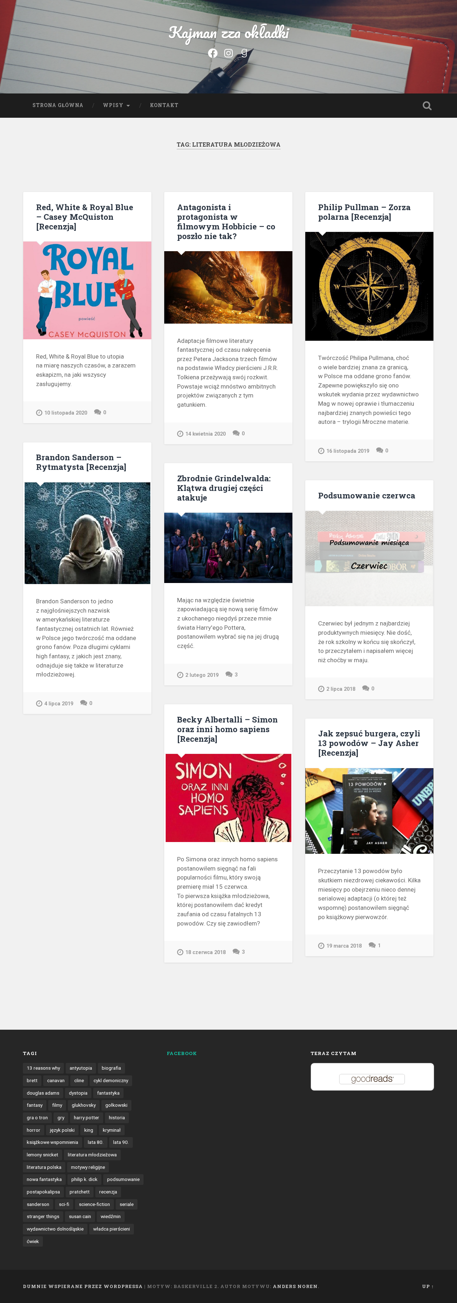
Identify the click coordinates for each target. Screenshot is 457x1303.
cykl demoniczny (111, 1080)
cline (79, 1080)
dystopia (78, 1093)
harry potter (86, 1117)
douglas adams (43, 1093)
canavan (56, 1080)
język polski (62, 1130)
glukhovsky (84, 1105)
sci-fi (64, 1204)
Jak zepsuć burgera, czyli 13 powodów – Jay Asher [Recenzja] (369, 743)
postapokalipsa (43, 1192)
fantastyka (108, 1093)
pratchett (80, 1192)
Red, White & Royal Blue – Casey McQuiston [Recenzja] (84, 217)
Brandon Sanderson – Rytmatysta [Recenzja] (81, 462)
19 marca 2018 (344, 946)
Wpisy (113, 105)
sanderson (38, 1204)
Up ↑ (428, 1286)
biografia (111, 1068)
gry (60, 1117)
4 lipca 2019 (58, 704)
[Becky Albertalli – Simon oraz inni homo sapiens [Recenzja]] (228, 798)
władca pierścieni (111, 1229)
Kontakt (164, 105)
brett (32, 1080)
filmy (57, 1105)
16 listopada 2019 (347, 451)
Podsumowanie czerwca (366, 495)
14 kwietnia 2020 (205, 434)
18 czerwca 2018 (205, 952)
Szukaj (427, 105)
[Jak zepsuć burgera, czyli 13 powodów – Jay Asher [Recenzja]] (369, 811)
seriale (127, 1204)
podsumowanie (123, 1179)
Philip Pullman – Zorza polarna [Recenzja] (364, 212)
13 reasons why (43, 1068)
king (88, 1130)
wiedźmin (111, 1216)
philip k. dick (84, 1179)
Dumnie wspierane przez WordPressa (83, 1286)
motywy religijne (88, 1167)
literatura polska (44, 1167)
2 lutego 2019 (202, 675)
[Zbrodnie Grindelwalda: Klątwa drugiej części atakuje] (228, 548)
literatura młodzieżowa (92, 1154)
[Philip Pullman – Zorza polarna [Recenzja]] (369, 286)
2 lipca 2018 (340, 689)
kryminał (112, 1130)
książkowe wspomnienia (52, 1142)
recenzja (108, 1192)
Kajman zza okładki (229, 32)
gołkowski (116, 1105)
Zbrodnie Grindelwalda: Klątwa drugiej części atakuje (224, 488)
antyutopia (81, 1068)
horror (33, 1130)
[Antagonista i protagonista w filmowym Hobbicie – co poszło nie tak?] (228, 287)
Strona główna (58, 105)
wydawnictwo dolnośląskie (55, 1229)
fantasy (34, 1105)
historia (117, 1117)
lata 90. (121, 1142)
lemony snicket (42, 1154)
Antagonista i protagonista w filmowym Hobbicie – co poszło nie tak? (226, 221)
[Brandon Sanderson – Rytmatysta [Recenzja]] (87, 533)
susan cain (80, 1216)
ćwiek (33, 1241)
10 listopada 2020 (65, 413)
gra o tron (37, 1117)
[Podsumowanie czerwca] (369, 559)
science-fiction (94, 1204)
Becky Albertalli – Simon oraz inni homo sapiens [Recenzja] (227, 729)
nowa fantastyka (44, 1179)
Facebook (182, 1053)
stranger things (43, 1216)
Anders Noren (295, 1286)
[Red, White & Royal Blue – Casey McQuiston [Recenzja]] (87, 290)
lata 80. (96, 1142)
